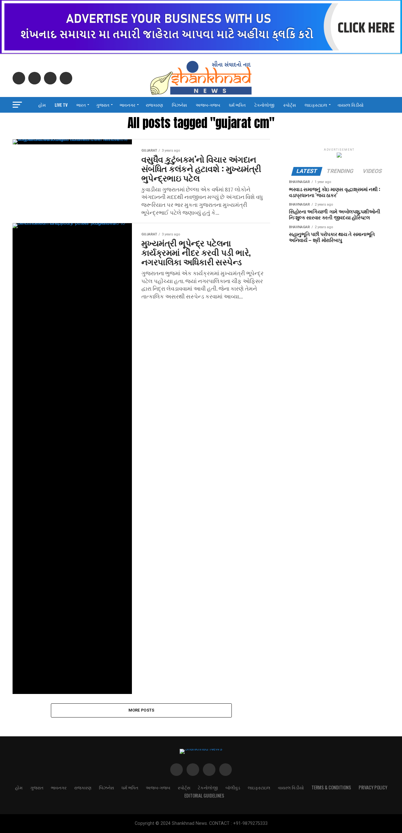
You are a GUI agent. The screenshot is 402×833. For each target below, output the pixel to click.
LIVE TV (61, 104)
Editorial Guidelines (204, 795)
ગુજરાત (102, 104)
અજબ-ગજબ (208, 104)
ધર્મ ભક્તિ (237, 104)
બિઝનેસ (179, 104)
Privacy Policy (373, 787)
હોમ (42, 104)
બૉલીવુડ (232, 787)
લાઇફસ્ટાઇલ (316, 104)
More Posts (141, 710)
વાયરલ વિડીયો (351, 104)
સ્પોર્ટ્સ (289, 104)
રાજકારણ (154, 104)
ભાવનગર (127, 104)
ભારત (81, 104)
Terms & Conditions (331, 787)
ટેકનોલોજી (264, 104)
